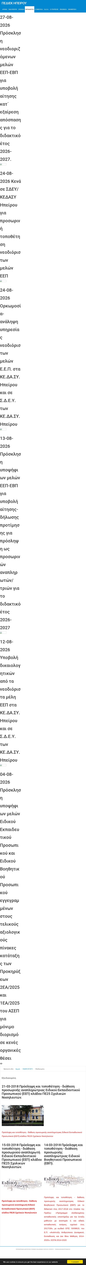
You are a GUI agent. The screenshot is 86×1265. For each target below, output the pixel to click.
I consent (75, 1261)
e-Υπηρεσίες (54, 9)
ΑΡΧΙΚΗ (4, 9)
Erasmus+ (63, 9)
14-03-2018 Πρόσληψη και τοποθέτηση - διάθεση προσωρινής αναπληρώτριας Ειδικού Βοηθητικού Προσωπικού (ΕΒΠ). (63, 1154)
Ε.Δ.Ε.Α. (46, 9)
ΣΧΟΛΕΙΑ (21, 9)
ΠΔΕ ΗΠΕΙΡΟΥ (12, 9)
